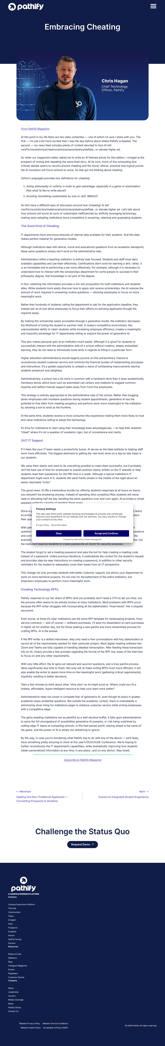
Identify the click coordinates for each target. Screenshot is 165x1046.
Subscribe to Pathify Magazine (82, 760)
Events (11, 969)
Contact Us (13, 1011)
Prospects (12, 927)
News (10, 1003)
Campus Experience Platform (21, 904)
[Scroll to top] (158, 1035)
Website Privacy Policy (29, 1023)
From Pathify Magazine (35, 128)
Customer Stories (16, 977)
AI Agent (12, 920)
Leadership (13, 992)
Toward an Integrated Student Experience (123, 794)
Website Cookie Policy (30, 1027)
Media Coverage (15, 1000)
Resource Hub (14, 954)
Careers (12, 996)
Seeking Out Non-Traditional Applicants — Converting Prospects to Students (42, 796)
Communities (14, 912)
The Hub (12, 908)
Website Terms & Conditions (55, 1023)
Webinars (12, 958)
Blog (10, 962)
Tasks (11, 916)
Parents (11, 943)
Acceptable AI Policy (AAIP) (55, 1027)
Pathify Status (14, 1007)
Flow (10, 924)
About (11, 988)
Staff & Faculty (15, 939)
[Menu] (153, 6)
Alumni (11, 935)
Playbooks (13, 973)
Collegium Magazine (17, 965)
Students (12, 931)
